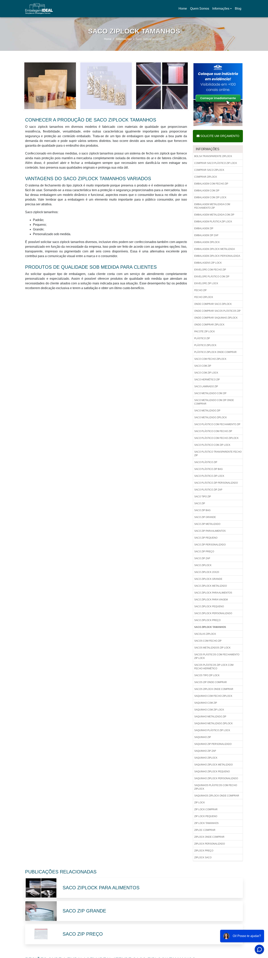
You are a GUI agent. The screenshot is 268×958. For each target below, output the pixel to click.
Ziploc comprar (204, 830)
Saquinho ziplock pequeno (212, 771)
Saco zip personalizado (210, 544)
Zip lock (199, 802)
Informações (220, 8)
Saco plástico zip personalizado (216, 482)
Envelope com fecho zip (210, 269)
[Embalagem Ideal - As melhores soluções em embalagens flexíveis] (39, 8)
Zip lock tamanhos (206, 823)
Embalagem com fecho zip (211, 183)
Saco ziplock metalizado (210, 585)
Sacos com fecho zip (208, 640)
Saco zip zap (202, 558)
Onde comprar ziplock (209, 324)
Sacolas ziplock (205, 634)
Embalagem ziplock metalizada (214, 249)
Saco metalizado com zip (210, 393)
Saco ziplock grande (208, 579)
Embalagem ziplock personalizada (217, 256)
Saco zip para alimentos (210, 531)
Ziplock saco (202, 857)
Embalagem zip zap (206, 235)
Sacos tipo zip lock (207, 675)
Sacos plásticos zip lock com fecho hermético (213, 667)
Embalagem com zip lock (210, 197)
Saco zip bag (202, 510)
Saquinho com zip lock (209, 709)
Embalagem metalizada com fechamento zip (212, 206)
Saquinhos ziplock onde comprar (216, 795)
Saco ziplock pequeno (209, 606)
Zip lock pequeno (205, 816)
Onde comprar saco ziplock (213, 304)
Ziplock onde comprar (209, 837)
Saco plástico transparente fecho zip (218, 453)
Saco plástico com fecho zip (213, 431)
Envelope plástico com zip (211, 276)
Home (183, 10)
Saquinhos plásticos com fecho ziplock (215, 787)
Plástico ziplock (205, 345)
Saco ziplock (202, 565)
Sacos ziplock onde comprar (213, 689)
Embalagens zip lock (208, 262)
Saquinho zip (202, 737)
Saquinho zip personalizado (213, 744)
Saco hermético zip (207, 379)
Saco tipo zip (202, 496)
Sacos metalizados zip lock (212, 647)
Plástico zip (202, 338)
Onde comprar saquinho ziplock (216, 317)
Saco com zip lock (206, 372)
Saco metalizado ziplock (210, 417)
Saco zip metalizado (207, 524)
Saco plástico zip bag (208, 469)
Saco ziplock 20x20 (206, 572)
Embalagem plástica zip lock (213, 221)
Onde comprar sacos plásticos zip (217, 311)
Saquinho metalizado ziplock (213, 723)
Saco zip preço (204, 551)
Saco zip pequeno (205, 537)
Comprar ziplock (205, 176)
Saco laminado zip (206, 386)
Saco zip (199, 503)
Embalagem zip (203, 228)
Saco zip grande (205, 517)
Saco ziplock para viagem (211, 599)
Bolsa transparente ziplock (213, 156)
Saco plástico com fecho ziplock (216, 438)
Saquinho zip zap (205, 751)
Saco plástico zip (205, 462)
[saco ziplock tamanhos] (50, 85)
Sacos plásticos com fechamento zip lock (216, 656)
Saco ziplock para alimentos (213, 592)
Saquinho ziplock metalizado (213, 764)
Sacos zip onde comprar (210, 682)
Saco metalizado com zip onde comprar (214, 402)
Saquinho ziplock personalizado (216, 778)
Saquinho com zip (205, 702)
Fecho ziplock (203, 297)
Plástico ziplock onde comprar (215, 352)
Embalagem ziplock (207, 242)
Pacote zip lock (204, 331)
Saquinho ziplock (205, 757)
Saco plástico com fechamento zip (217, 424)
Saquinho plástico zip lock (212, 730)
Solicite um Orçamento (219, 136)
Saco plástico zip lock (209, 476)
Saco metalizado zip (207, 410)
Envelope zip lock (206, 283)
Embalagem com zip (206, 190)
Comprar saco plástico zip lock (215, 163)
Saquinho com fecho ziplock (213, 696)
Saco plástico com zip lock (212, 445)
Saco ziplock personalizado (213, 613)
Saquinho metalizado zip (210, 716)
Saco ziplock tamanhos (210, 627)
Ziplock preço (203, 850)
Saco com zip (202, 365)
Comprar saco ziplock (209, 170)
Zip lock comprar (206, 809)
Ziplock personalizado (209, 843)
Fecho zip (200, 290)
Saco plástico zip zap (208, 489)
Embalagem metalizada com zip (214, 214)
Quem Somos (199, 8)
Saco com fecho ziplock (210, 359)
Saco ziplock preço (207, 620)
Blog (238, 8)
